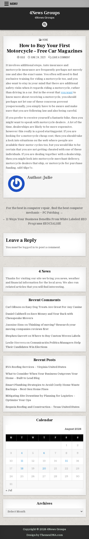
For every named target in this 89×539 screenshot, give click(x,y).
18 (21, 468)
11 (22, 460)
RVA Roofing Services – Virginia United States (36, 366)
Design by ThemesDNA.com (44, 535)
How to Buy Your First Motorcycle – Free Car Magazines (44, 48)
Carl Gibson (13, 307)
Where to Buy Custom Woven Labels (56, 335)
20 (44, 468)
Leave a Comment (61, 57)
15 (66, 460)
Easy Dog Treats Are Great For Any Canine (53, 307)
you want (67, 92)
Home (45, 39)
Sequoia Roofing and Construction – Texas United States (42, 406)
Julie (22, 57)
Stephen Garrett (16, 335)
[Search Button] (44, 24)
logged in (29, 247)
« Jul (9, 490)
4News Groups (44, 13)
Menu (14, 3)
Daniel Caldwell (16, 313)
